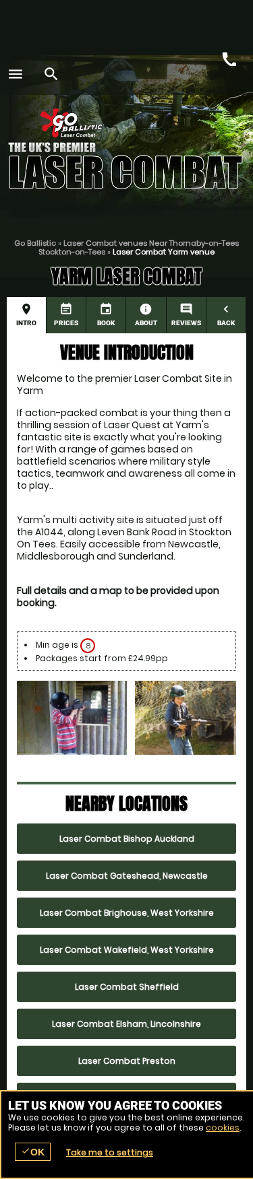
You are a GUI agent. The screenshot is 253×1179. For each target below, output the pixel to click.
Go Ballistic (35, 243)
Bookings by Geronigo (194, 126)
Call (228, 58)
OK (33, 1151)
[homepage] (118, 122)
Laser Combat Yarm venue (164, 251)
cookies (223, 1127)
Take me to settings (109, 1152)
